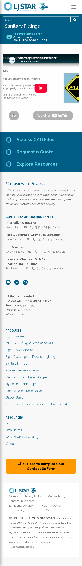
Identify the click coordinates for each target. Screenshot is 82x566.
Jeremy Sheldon (16, 251)
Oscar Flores (14, 227)
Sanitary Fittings (16, 363)
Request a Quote (35, 152)
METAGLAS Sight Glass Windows (29, 343)
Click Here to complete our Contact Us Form (41, 466)
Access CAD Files (35, 139)
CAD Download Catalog (22, 437)
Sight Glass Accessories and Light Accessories (38, 404)
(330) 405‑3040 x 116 (52, 251)
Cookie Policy (56, 496)
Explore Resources (37, 164)
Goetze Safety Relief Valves (24, 391)
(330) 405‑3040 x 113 (50, 239)
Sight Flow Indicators (20, 350)
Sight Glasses (15, 336)
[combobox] (41, 19)
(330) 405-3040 (29, 305)
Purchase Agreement (21, 510)
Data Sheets (14, 430)
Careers (13, 496)
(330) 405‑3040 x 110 (49, 268)
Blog (9, 423)
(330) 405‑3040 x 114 (47, 227)
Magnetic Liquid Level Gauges (26, 377)
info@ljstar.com (15, 314)
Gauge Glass (14, 397)
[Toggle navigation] (73, 7)
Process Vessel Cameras (22, 370)
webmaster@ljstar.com (23, 547)
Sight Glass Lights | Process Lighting (30, 357)
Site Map (46, 510)
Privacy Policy (33, 496)
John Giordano (15, 239)
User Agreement (52, 505)
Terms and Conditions (22, 505)
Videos (10, 444)
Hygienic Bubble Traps (21, 384)
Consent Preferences (21, 501)
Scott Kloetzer (15, 268)
